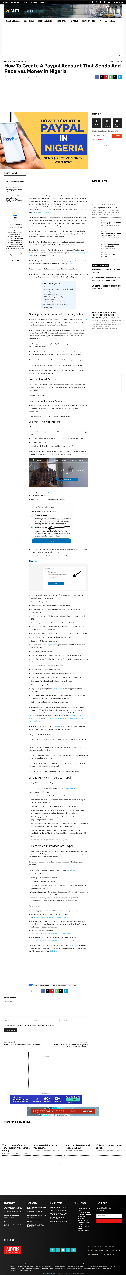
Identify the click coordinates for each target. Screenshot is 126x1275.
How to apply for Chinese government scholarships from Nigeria (35, 1225)
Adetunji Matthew (16, 77)
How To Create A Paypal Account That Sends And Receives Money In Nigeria (55, 985)
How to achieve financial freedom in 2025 (77, 1146)
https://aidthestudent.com (15, 227)
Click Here (53, 951)
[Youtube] (109, 2)
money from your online (74, 895)
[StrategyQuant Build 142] (96, 224)
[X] (105, 2)
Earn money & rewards (21, 61)
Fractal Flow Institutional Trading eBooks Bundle (14, 200)
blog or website (52, 645)
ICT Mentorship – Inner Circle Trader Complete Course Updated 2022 (106, 279)
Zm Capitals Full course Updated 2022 (106, 286)
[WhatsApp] (111, 77)
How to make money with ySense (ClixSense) (23, 1044)
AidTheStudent (68, 1150)
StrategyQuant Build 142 (14, 191)
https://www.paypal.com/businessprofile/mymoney (53, 933)
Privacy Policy (46, 1273)
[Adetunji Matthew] (6, 76)
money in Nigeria (43, 212)
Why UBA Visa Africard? (53, 299)
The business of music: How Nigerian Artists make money (16, 1148)
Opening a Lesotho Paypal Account (56, 294)
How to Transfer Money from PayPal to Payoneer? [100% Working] (71, 1045)
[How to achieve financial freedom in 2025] (78, 1133)
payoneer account (60, 726)
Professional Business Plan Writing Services (106, 271)
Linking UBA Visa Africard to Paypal (54, 302)
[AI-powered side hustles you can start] (47, 1133)
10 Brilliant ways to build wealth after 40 (35, 1212)
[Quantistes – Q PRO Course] (96, 256)
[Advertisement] (63, 38)
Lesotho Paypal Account (51, 292)
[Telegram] (101, 2)
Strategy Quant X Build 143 (15, 182)
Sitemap (53, 1273)
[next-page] (96, 333)
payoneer (32, 715)
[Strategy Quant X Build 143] (107, 193)
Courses (8, 179)
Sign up (109, 1221)
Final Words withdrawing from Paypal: (55, 304)
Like (96, 119)
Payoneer (74, 945)
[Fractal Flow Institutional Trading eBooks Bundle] (96, 235)
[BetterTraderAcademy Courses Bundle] (96, 245)
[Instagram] (97, 2)
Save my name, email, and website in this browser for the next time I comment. (31, 1025)
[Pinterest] (106, 77)
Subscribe (117, 119)
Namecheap (101, 139)
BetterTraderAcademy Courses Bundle (110, 245)
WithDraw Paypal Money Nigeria (55, 297)
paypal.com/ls (51, 492)
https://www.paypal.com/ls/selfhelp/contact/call (51, 917)
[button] (119, 55)
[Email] (115, 77)
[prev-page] (93, 333)
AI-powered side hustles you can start (46, 1146)
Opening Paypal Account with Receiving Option (58, 289)
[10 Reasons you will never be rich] (110, 1133)
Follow (107, 119)
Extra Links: (49, 307)
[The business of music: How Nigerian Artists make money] (16, 1133)
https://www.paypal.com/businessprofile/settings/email (55, 940)
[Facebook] (92, 2)
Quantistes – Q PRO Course (58, 1221)
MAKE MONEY (8, 61)
